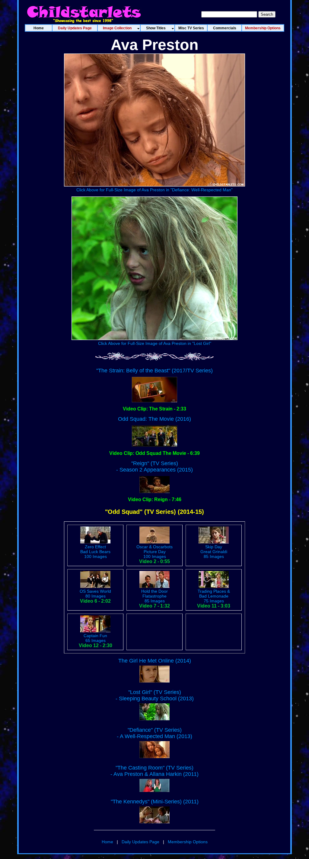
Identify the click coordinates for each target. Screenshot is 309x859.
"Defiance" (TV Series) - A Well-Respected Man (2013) (154, 733)
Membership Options (188, 841)
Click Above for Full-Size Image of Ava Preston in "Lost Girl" (154, 343)
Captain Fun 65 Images (95, 638)
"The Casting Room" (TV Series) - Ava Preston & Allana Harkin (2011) (154, 771)
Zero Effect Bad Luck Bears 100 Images (95, 551)
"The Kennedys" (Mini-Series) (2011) (155, 802)
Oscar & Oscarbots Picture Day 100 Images (154, 551)
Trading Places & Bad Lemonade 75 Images (214, 596)
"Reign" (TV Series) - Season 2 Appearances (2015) (154, 466)
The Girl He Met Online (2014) (154, 661)
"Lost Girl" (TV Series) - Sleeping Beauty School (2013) (155, 695)
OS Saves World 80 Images (95, 593)
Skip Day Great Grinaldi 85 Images (213, 551)
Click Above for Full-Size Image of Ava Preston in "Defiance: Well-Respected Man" (154, 189)
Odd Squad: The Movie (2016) (154, 419)
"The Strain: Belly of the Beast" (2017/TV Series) (154, 371)
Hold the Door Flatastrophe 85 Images (154, 596)
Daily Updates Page (140, 841)
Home (107, 841)
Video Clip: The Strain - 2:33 (154, 408)
